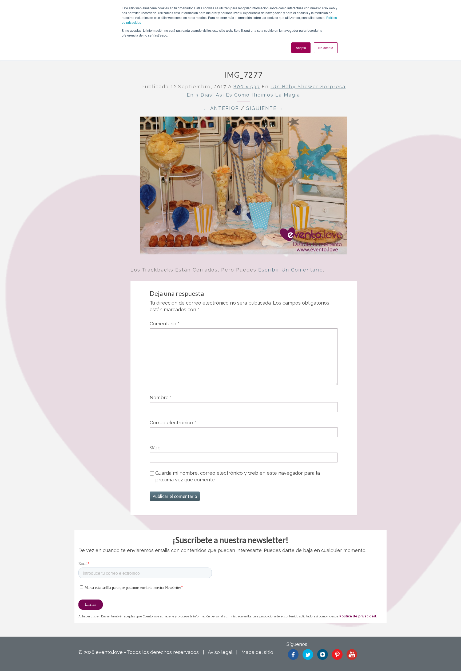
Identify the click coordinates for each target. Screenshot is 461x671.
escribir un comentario (290, 270)
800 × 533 (246, 86)
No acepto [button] (325, 47)
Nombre (161, 397)
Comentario (165, 323)
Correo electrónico (173, 422)
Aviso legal (220, 652)
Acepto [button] (301, 47)
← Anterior (221, 108)
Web (155, 447)
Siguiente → (265, 108)
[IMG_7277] (243, 187)
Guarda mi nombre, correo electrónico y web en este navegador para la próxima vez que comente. (237, 476)
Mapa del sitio (257, 652)
